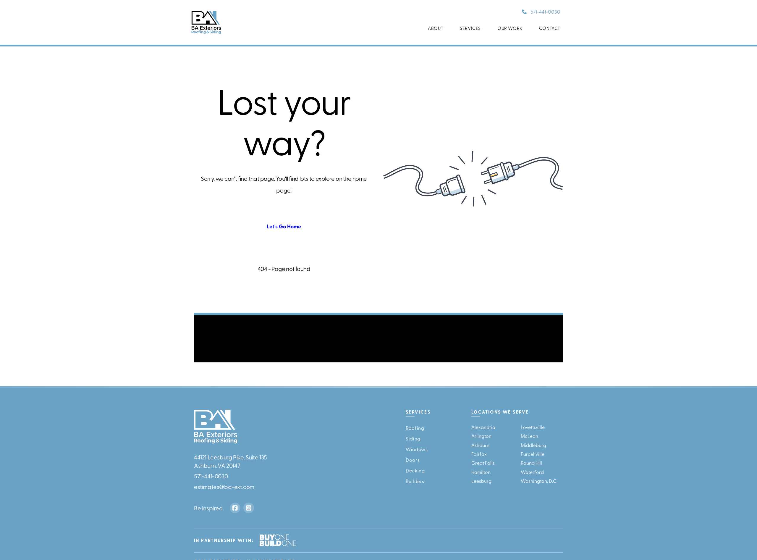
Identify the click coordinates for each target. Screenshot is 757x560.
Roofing (415, 427)
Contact (549, 28)
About (435, 28)
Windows (417, 449)
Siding (413, 438)
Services (470, 28)
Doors (413, 459)
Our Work (510, 28)
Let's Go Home (284, 226)
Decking (415, 470)
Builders (415, 480)
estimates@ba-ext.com (224, 486)
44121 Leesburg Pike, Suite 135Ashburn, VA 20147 (230, 461)
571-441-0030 (545, 11)
